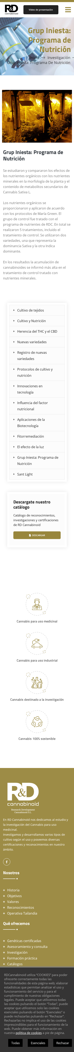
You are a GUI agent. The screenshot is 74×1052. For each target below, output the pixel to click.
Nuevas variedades (32, 342)
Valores (13, 901)
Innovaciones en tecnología (30, 389)
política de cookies (29, 1033)
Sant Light (25, 474)
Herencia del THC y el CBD (37, 331)
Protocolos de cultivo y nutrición (35, 372)
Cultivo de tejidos (30, 310)
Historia (13, 890)
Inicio (34, 57)
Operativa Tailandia (22, 913)
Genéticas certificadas (24, 941)
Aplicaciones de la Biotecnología (31, 422)
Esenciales (38, 1043)
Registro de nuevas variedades (32, 355)
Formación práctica (22, 958)
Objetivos (14, 896)
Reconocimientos (20, 907)
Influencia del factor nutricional (32, 406)
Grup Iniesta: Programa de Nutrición (37, 460)
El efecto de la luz (30, 447)
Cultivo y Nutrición (31, 321)
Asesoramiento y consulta (27, 946)
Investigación (58, 57)
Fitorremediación (30, 436)
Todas (15, 1043)
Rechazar (62, 1043)
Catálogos (15, 964)
